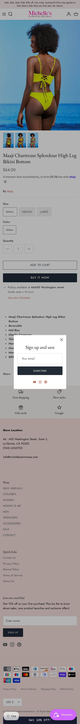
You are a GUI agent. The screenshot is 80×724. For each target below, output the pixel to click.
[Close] (61, 340)
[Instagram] (40, 382)
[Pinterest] (45, 382)
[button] (40, 720)
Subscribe (40, 371)
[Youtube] (34, 382)
